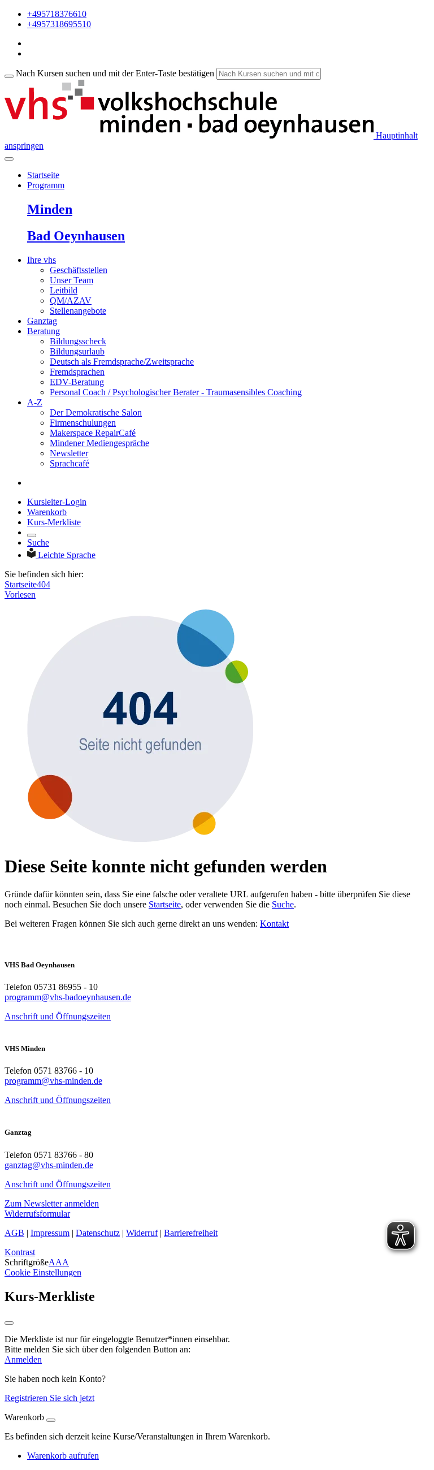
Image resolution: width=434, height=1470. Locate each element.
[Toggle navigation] (9, 159)
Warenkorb (47, 512)
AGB (14, 1233)
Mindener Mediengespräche (99, 443)
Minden (49, 209)
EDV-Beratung (77, 382)
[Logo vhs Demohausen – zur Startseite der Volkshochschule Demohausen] (189, 135)
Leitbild (63, 290)
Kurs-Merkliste (54, 522)
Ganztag (42, 321)
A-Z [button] (34, 402)
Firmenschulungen (83, 422)
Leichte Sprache (67, 555)
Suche (38, 542)
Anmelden (23, 1359)
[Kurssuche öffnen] (31, 535)
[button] (52, 1203)
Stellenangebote (78, 310)
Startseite (43, 175)
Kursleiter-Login (56, 502)
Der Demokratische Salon (96, 412)
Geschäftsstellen (78, 270)
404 (43, 584)
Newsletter (69, 453)
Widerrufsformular (37, 1213)
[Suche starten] (9, 76)
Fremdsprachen (77, 372)
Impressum (50, 1233)
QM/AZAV (71, 300)
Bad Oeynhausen (76, 235)
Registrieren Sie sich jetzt (49, 1398)
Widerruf (142, 1233)
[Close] (50, 1420)
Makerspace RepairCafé (93, 433)
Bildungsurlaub (77, 351)
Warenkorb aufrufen (63, 1455)
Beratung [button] (43, 331)
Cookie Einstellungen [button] (43, 1272)
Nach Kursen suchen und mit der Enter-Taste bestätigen (115, 73)
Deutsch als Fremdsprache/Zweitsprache (122, 361)
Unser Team (71, 280)
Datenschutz (98, 1233)
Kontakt (274, 923)
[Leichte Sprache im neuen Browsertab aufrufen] (32, 555)
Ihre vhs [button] (41, 260)
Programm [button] (45, 185)
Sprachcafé (69, 463)
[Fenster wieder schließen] (9, 1323)
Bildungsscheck (78, 341)
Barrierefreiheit (191, 1233)
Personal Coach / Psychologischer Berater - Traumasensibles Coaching (176, 392)
